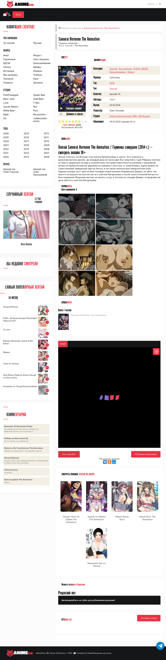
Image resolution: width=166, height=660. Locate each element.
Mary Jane (8, 98)
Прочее (37, 43)
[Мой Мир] (114, 462)
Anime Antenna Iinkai (120, 116)
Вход (18, 14)
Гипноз (7, 67)
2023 (6, 145)
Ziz (4, 118)
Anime (24, 4)
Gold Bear (38, 98)
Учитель (37, 74)
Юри (35, 78)
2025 (6, 137)
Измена (37, 70)
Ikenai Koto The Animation (147, 518)
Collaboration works (40, 119)
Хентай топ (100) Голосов (10, 170)
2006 (46, 156)
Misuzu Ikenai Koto (122, 518)
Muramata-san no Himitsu (97, 564)
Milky (134, 116)
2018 (26, 137)
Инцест (131, 72)
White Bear (9, 110)
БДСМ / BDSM (141, 68)
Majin (6, 114)
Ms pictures (39, 114)
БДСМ (6, 63)
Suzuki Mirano (10, 106)
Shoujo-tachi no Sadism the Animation (71, 519)
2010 (46, 141)
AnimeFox (65, 28)
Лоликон (8, 82)
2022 (6, 149)
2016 (26, 145)
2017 (26, 141)
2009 (46, 145)
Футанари (8, 70)
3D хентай (8, 43)
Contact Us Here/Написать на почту (94, 653)
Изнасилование (118, 72)
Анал (6, 55)
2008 (46, 149)
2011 (46, 137)
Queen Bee (39, 95)
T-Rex (36, 102)
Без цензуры (125, 68)
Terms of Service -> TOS (61, 653)
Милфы (37, 67)
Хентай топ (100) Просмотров (40, 172)
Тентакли (8, 78)
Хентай (77, 28)
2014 (112, 83)
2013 (26, 156)
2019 (26, 133)
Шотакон (38, 82)
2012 (46, 133)
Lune (5, 102)
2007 (46, 152)
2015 (26, 149)
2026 (6, 133)
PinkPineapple (10, 95)
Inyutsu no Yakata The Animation (97, 518)
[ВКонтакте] (105, 462)
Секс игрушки (41, 59)
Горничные (9, 59)
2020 (6, 156)
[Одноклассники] (109, 462)
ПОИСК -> (152, 4)
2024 (6, 141)
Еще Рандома (38, 200)
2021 (5, 152)
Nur (35, 106)
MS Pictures (144, 116)
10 (89, 121)
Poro (35, 110)
